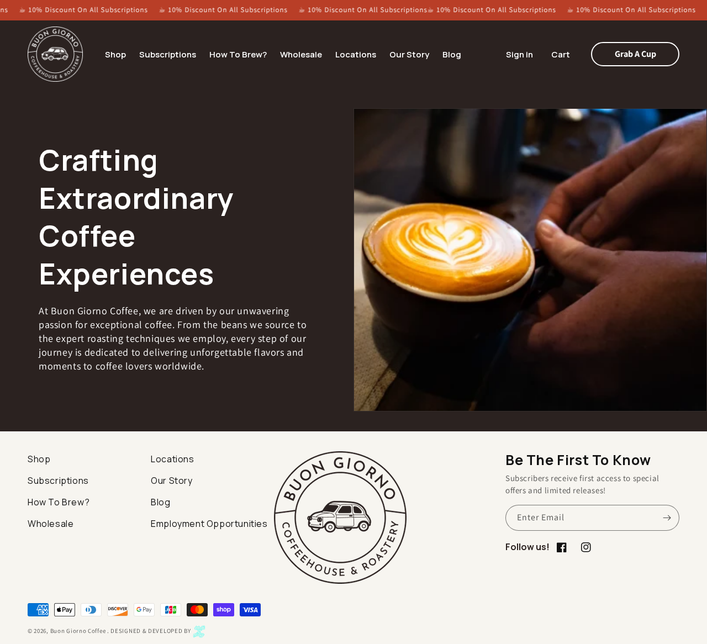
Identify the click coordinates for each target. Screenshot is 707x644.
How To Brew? (58, 502)
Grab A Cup (635, 54)
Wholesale (50, 524)
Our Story (171, 480)
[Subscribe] (667, 518)
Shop (39, 459)
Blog (160, 502)
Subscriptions (58, 480)
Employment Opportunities (209, 524)
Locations (172, 459)
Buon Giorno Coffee (78, 631)
